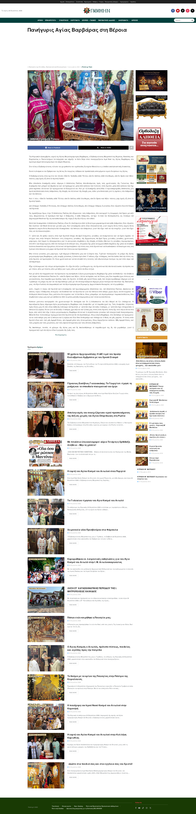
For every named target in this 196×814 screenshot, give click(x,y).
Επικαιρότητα (70, 2)
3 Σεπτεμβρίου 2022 (143, 368)
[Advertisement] (98, 49)
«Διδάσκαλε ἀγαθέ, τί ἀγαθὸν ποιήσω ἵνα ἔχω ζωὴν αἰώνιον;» (158, 413)
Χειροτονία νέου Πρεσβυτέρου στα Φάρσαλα (92, 529)
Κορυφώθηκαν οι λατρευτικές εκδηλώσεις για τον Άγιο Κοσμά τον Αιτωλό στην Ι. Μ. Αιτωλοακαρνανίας (98, 560)
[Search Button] (192, 20)
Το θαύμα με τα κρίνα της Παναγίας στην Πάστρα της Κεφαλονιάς (97, 677)
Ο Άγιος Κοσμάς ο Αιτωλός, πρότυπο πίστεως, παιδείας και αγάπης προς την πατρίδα (98, 648)
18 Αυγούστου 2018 (157, 453)
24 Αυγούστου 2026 (74, 767)
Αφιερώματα (124, 2)
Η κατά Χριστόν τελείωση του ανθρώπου (155, 448)
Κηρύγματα (87, 2)
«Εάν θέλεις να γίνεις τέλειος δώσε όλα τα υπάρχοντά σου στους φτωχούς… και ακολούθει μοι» (150, 363)
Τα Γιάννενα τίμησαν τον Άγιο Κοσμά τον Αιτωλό (95, 500)
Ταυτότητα (55, 806)
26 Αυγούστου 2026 (74, 360)
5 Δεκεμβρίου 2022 (74, 67)
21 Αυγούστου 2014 (144, 481)
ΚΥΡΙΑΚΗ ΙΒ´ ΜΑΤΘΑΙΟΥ (146, 469)
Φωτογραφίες (61, 335)
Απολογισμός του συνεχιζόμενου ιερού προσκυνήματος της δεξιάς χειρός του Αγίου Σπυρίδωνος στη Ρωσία (98, 414)
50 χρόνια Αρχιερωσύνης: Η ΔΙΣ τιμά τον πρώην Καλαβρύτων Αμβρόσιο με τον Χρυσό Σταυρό (94, 355)
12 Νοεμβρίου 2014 (144, 472)
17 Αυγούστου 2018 (157, 463)
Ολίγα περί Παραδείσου (154, 459)
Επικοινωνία (66, 806)
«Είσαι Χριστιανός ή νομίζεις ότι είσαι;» (157, 436)
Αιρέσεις (133, 2)
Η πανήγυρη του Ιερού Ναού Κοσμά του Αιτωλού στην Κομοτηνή (96, 707)
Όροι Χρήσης (78, 806)
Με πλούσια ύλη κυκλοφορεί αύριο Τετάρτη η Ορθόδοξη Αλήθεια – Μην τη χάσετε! (98, 443)
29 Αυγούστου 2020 (157, 418)
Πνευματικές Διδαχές (111, 2)
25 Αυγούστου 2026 (74, 448)
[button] (148, 279)
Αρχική (62, 2)
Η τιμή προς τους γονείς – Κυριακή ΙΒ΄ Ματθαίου (157, 425)
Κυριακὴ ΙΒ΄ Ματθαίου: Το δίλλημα (158, 401)
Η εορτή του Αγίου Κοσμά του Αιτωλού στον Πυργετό (96, 471)
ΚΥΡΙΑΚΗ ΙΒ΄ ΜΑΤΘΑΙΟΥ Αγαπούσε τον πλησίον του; (152, 478)
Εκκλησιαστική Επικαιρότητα (56, 67)
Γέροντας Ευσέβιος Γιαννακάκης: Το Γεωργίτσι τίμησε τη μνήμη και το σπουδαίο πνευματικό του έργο (99, 385)
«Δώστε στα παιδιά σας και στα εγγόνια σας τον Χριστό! (99, 763)
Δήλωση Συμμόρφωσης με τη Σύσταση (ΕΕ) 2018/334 (84, 808)
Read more (73, 370)
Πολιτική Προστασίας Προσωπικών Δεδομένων (102, 806)
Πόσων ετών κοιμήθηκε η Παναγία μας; (89, 617)
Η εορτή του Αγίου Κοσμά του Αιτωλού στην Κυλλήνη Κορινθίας (96, 736)
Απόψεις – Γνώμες (98, 2)
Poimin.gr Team (87, 67)
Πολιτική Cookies (57, 808)
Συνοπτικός (79, 2)
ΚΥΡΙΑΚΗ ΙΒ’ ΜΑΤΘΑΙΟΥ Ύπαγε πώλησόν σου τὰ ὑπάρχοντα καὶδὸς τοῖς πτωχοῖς (156, 388)
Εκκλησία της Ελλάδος (37, 67)
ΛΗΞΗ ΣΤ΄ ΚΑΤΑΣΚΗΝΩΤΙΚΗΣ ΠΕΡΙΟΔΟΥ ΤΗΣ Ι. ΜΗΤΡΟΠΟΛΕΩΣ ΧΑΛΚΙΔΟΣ (92, 589)
